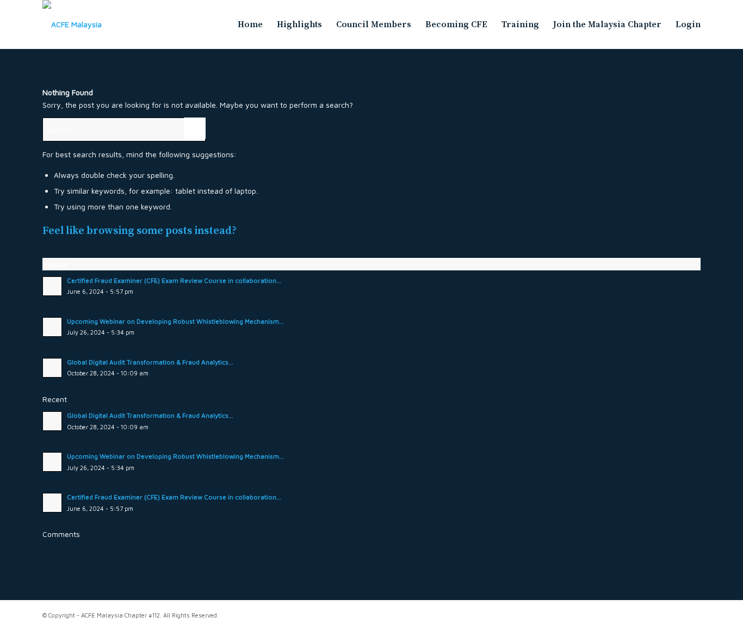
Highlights (299, 24)
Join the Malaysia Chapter (607, 24)
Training (520, 24)
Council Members (373, 24)
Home (250, 24)
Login (688, 24)
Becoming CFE (456, 24)
